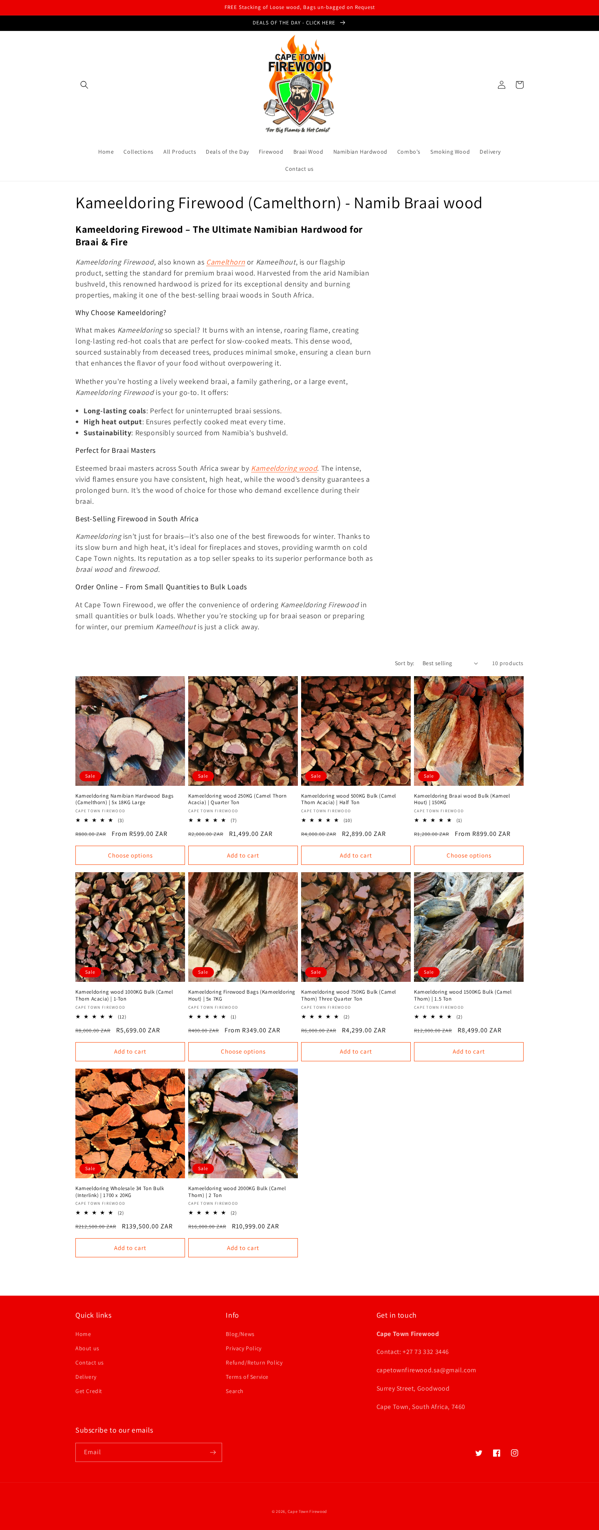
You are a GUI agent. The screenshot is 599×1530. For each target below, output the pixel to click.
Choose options (130, 855)
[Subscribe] (213, 1452)
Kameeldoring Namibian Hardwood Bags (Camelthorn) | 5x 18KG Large (124, 799)
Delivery (86, 1376)
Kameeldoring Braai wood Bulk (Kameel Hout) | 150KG (462, 799)
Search (235, 1391)
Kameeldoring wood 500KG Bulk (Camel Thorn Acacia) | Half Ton (348, 799)
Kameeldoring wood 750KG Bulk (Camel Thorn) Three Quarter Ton (348, 995)
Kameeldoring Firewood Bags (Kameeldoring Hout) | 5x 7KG (241, 995)
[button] (84, 85)
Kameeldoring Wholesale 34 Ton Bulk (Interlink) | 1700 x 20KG (119, 1192)
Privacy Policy (243, 1348)
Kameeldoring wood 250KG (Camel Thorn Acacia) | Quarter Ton (237, 799)
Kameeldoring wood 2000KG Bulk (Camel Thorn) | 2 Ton (237, 1192)
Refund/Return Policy (254, 1362)
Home (83, 1334)
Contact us (89, 1362)
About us (87, 1348)
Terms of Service (247, 1376)
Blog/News (240, 1334)
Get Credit (88, 1391)
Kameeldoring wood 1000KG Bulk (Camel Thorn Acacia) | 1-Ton (124, 995)
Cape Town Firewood (308, 1511)
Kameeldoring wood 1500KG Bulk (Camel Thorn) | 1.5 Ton (463, 995)
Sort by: (404, 663)
